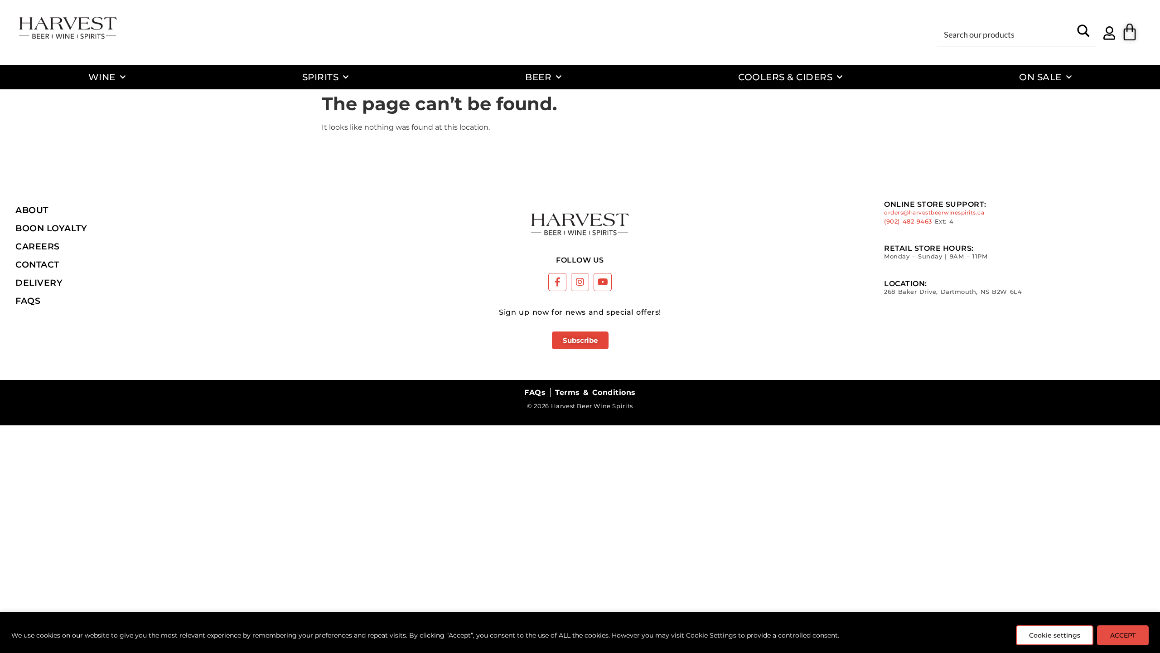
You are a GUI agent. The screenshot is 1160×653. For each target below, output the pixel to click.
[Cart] (1130, 32)
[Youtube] (603, 282)
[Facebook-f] (557, 282)
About (31, 210)
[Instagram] (580, 282)
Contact (37, 264)
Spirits (320, 77)
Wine (102, 77)
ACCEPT (1123, 635)
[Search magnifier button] (1083, 34)
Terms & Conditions (595, 392)
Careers (37, 246)
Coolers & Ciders (785, 77)
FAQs (27, 300)
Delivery (39, 282)
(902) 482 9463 (908, 221)
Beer (538, 77)
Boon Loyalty (51, 228)
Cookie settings (1054, 635)
